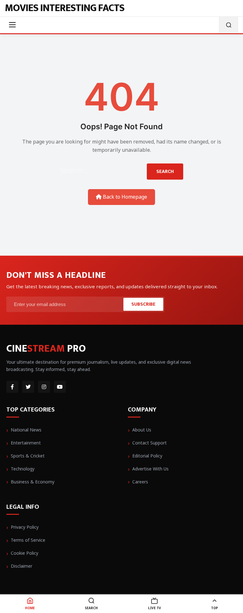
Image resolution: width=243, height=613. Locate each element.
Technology (22, 469)
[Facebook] (12, 387)
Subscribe (143, 304)
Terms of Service (28, 540)
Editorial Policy (147, 456)
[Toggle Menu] (12, 25)
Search (165, 171)
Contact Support (149, 443)
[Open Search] (228, 25)
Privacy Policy (25, 527)
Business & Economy (32, 482)
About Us (141, 430)
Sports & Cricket (28, 456)
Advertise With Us (150, 469)
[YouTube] (60, 387)
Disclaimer (21, 566)
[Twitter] (28, 387)
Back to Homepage (124, 196)
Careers (140, 482)
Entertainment (26, 443)
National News (26, 430)
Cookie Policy (24, 553)
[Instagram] (44, 387)
